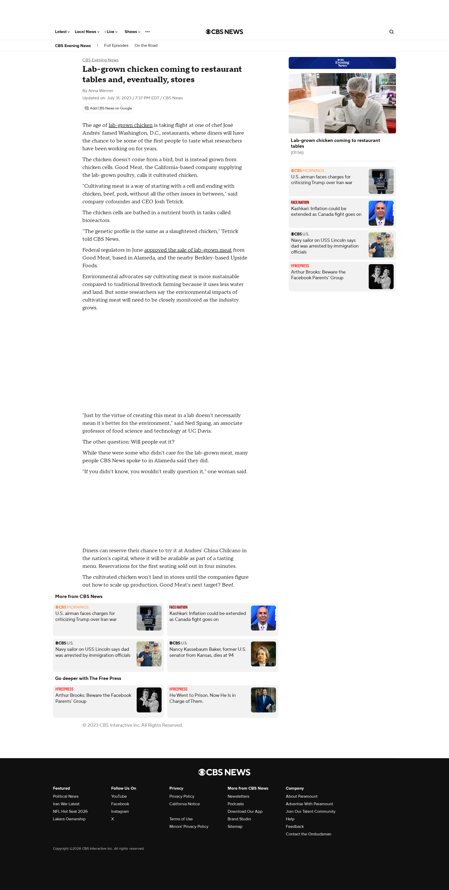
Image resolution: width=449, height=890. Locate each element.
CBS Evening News (73, 45)
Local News (86, 32)
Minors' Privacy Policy (188, 826)
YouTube (119, 796)
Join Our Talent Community (310, 811)
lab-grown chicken (131, 125)
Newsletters (238, 796)
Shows (131, 32)
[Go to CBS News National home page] (224, 31)
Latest (61, 32)
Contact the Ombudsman (308, 834)
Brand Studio (239, 819)
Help (290, 819)
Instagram (120, 811)
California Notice (184, 804)
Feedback (295, 826)
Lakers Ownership (69, 819)
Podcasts (236, 804)
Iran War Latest (66, 804)
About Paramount (302, 796)
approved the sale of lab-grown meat (188, 250)
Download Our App (245, 811)
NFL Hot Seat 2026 (70, 811)
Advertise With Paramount (309, 804)
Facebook (120, 804)
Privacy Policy (181, 796)
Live (111, 31)
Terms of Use (181, 819)
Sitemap (235, 826)
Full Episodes (116, 45)
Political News (65, 796)
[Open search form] (391, 31)
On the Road (146, 45)
